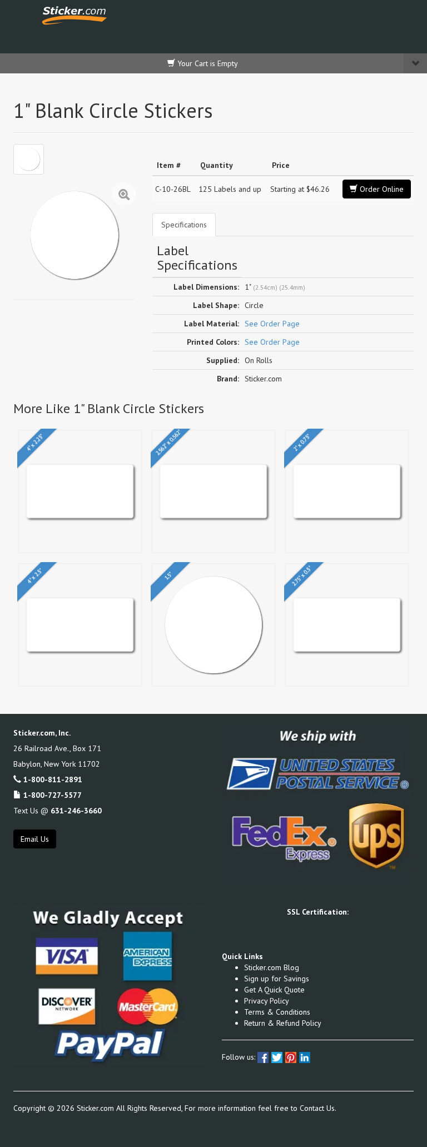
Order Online (381, 189)
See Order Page (272, 324)
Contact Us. (318, 1108)
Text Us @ (57, 811)
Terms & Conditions (277, 1012)
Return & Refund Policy (282, 1023)
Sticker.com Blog (271, 967)
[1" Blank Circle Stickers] (28, 159)
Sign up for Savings (276, 979)
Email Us (35, 839)
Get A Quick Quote (274, 990)
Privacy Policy (266, 1001)
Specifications (184, 225)
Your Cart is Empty (206, 63)
